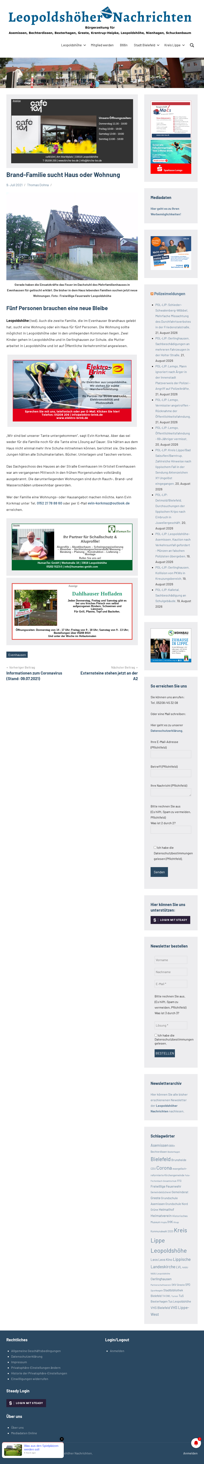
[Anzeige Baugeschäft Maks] (171, 137)
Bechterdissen (159, 1151)
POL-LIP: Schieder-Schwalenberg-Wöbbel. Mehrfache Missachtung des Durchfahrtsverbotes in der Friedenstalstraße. (173, 316)
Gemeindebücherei (161, 1192)
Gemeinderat (180, 1192)
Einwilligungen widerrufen (29, 1379)
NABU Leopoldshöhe (160, 1273)
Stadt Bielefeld (144, 45)
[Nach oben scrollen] (196, 1456)
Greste (155, 1198)
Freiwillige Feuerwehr (166, 1186)
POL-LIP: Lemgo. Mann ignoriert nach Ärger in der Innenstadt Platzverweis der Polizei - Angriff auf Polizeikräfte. (172, 377)
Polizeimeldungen (169, 293)
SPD (187, 1284)
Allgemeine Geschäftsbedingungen (36, 1351)
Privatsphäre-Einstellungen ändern (36, 1367)
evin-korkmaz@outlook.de (109, 503)
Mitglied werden (102, 45)
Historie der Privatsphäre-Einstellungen (39, 1373)
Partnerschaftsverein (161, 1285)
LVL (179, 1267)
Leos (154, 1259)
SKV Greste (178, 1284)
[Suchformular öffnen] (192, 45)
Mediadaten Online (24, 1433)
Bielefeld (161, 1159)
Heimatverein (161, 1215)
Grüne (154, 1209)
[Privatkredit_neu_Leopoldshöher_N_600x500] (171, 172)
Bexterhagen (174, 1151)
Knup (176, 1222)
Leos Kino (165, 1259)
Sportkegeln (157, 1290)
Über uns (17, 1427)
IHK (170, 1222)
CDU (153, 1168)
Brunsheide (178, 1160)
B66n (124, 45)
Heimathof (166, 1209)
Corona (164, 1168)
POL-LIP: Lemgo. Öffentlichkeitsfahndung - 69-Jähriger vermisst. (172, 433)
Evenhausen (17, 655)
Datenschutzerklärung (26, 1356)
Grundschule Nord (176, 1204)
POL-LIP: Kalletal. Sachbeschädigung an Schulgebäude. (170, 595)
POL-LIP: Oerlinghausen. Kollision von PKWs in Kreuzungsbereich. (172, 572)
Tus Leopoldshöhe (179, 1301)
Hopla (164, 1222)
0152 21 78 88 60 (49, 503)
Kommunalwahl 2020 (162, 1231)
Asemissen (160, 1145)
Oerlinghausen (161, 1279)
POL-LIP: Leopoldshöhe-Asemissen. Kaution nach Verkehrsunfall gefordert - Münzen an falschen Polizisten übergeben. (173, 545)
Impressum (19, 1362)
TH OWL (166, 1296)
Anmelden (117, 1351)
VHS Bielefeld (160, 1308)
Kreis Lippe (172, 45)
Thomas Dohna (38, 185)
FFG (179, 1180)
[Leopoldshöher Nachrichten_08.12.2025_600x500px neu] (171, 661)
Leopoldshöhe (71, 45)
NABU (185, 1267)
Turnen (174, 1296)
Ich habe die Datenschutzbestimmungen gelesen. (174, 1039)
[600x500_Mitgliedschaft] (171, 269)
